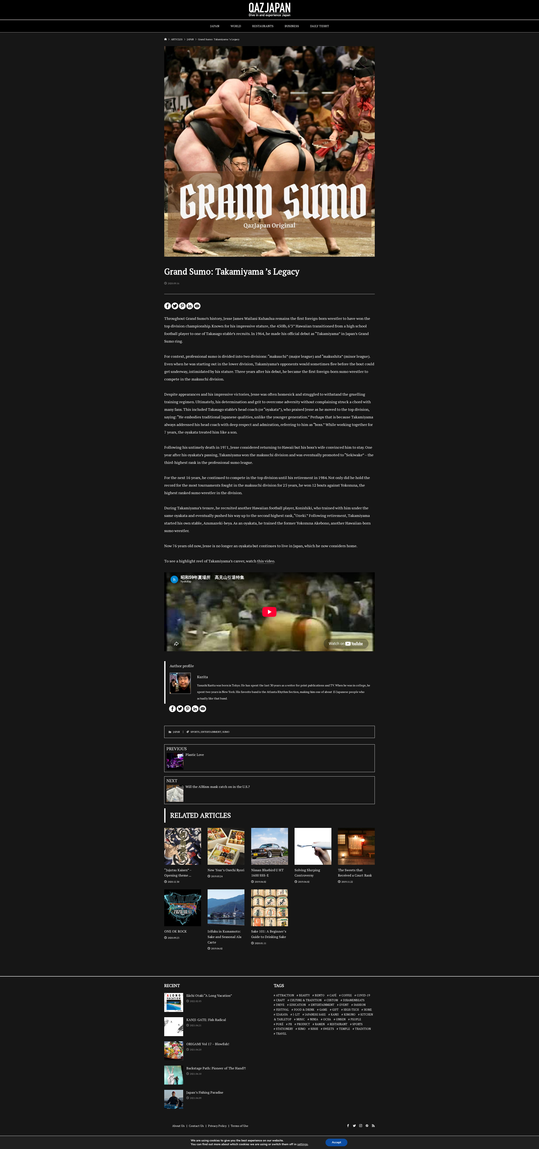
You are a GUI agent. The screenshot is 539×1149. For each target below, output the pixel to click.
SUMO (225, 731)
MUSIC (300, 1019)
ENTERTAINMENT (211, 731)
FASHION (360, 1005)
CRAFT (280, 1000)
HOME (368, 1010)
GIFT (335, 1010)
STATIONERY (284, 1029)
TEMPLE (344, 1029)
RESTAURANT (338, 1024)
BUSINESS (292, 26)
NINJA (314, 1019)
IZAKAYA (282, 1014)
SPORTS (195, 731)
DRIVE (280, 1005)
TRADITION (363, 1029)
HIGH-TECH (351, 1010)
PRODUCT (303, 1024)
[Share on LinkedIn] (189, 308)
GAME (323, 1010)
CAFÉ (333, 995)
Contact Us (196, 1126)
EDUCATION (298, 1005)
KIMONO (349, 1014)
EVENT (344, 1005)
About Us (178, 1126)
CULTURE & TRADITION (306, 1000)
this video (265, 560)
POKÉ (279, 1024)
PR (290, 1024)
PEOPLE (356, 1019)
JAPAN (214, 26)
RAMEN (320, 1024)
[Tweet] (175, 308)
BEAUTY (304, 995)
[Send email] (197, 308)
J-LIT (296, 1014)
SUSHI (314, 1029)
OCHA (327, 1019)
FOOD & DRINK (304, 1010)
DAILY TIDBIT (319, 26)
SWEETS (328, 1029)
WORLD (236, 26)
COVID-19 (363, 995)
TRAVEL (281, 1034)
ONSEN (341, 1019)
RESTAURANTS (263, 26)
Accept (336, 1142)
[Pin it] (182, 308)
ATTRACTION (285, 995)
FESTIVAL (282, 1010)
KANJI (335, 1014)
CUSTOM (332, 1000)
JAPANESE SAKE (315, 1014)
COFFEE (347, 995)
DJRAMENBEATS (353, 1000)
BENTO (319, 995)
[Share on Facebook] (167, 308)
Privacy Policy (217, 1126)
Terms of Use (239, 1126)
